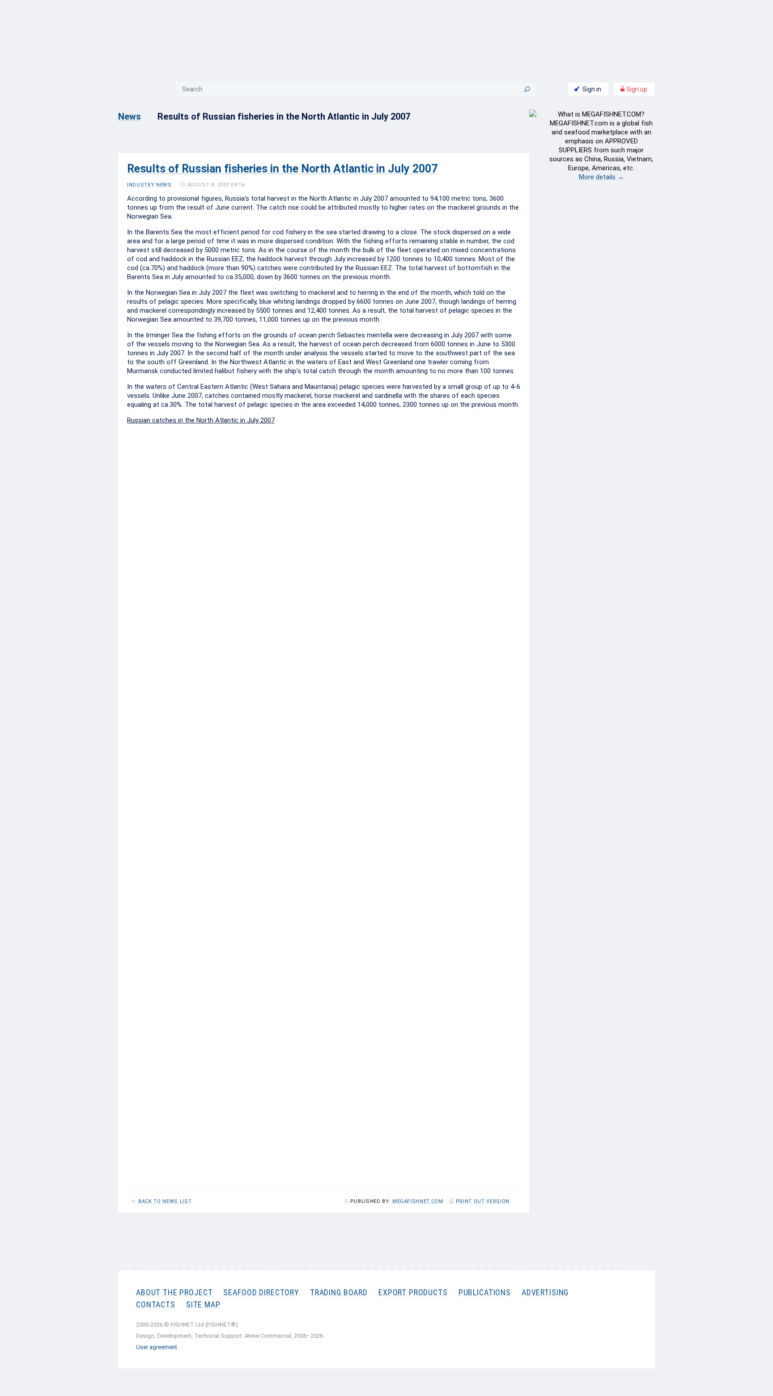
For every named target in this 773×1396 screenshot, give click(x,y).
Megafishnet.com (417, 1201)
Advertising (545, 1292)
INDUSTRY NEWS (149, 185)
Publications (485, 1292)
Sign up (636, 89)
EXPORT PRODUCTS (413, 1292)
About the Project (174, 1292)
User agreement (156, 1347)
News (129, 116)
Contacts (155, 1304)
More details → (601, 177)
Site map (203, 1304)
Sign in (591, 89)
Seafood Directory (261, 1292)
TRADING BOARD (339, 1292)
